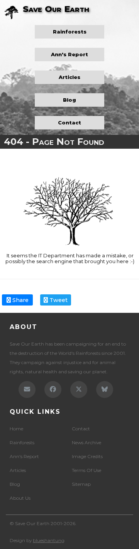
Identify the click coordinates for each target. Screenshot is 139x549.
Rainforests (69, 32)
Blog (69, 100)
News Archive (86, 442)
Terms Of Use (86, 470)
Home (16, 428)
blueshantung (48, 540)
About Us (20, 498)
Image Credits (87, 456)
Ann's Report (69, 54)
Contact (69, 123)
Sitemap (81, 484)
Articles (69, 77)
